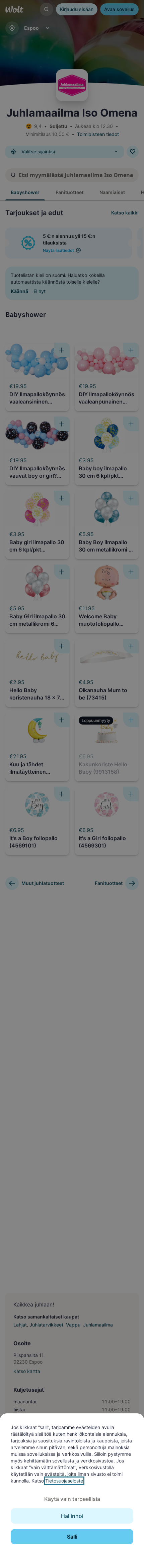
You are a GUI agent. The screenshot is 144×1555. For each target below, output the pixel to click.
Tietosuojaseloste (64, 1481)
